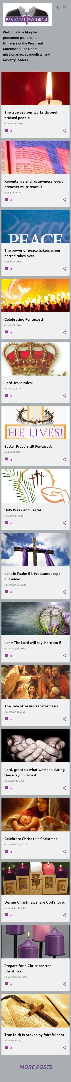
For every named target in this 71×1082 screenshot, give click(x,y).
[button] (64, 130)
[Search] (57, 7)
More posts (35, 1066)
